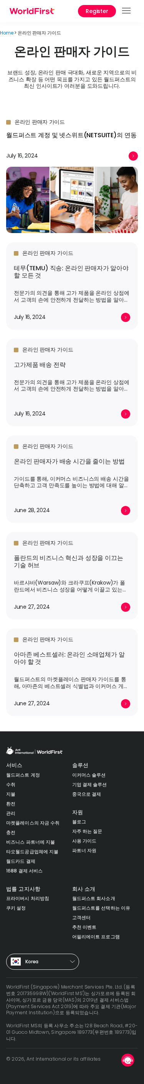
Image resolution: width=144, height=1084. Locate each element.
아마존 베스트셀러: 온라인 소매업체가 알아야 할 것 (69, 658)
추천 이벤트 (84, 927)
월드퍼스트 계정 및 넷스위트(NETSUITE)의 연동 (71, 135)
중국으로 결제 (86, 794)
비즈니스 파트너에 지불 (30, 842)
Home (6, 33)
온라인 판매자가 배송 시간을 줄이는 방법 (69, 461)
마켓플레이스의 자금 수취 (33, 823)
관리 (10, 813)
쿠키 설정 (16, 908)
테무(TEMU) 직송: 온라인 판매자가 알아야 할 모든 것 (71, 272)
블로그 (79, 821)
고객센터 (81, 917)
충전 (10, 832)
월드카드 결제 (20, 861)
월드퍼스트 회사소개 (93, 898)
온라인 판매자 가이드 (40, 122)
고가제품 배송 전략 (39, 364)
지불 (10, 794)
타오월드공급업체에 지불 (32, 851)
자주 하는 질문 (87, 831)
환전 (10, 803)
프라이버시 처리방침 (27, 898)
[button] (127, 11)
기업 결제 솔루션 (89, 784)
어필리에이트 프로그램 (96, 936)
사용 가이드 (84, 841)
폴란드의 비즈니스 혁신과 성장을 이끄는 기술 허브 (68, 561)
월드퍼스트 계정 (23, 775)
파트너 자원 (84, 850)
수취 (10, 784)
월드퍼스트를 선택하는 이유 (101, 908)
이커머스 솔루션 (89, 775)
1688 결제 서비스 (24, 870)
